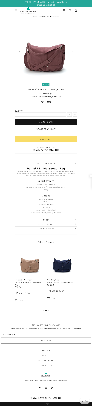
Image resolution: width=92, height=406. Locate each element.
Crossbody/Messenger (23, 280)
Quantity (19, 111)
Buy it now (46, 139)
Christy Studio (28, 10)
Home (35, 16)
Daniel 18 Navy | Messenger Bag (60, 282)
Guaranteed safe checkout (46, 147)
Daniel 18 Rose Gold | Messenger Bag (28, 283)
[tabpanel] (30, 278)
